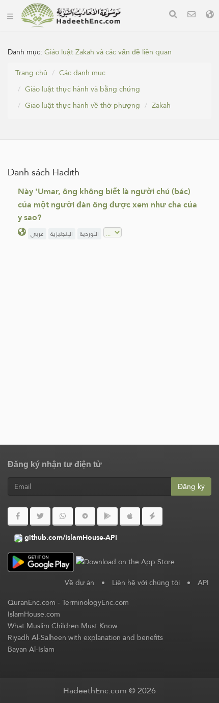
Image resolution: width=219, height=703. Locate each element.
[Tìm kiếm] (173, 15)
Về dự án (79, 582)
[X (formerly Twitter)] (40, 516)
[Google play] (107, 516)
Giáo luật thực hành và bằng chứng (82, 89)
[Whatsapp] (62, 516)
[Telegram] (85, 516)
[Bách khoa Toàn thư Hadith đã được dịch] (70, 15)
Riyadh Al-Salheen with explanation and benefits (85, 637)
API (203, 582)
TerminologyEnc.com (95, 602)
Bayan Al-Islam (31, 649)
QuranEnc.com (32, 602)
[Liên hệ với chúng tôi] (191, 15)
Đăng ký (191, 486)
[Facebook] (18, 516)
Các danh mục (82, 72)
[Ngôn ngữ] (210, 15)
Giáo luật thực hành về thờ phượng (82, 105)
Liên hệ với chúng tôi (146, 582)
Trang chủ (31, 72)
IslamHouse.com (34, 614)
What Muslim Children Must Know (62, 625)
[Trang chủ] (10, 15)
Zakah (161, 105)
